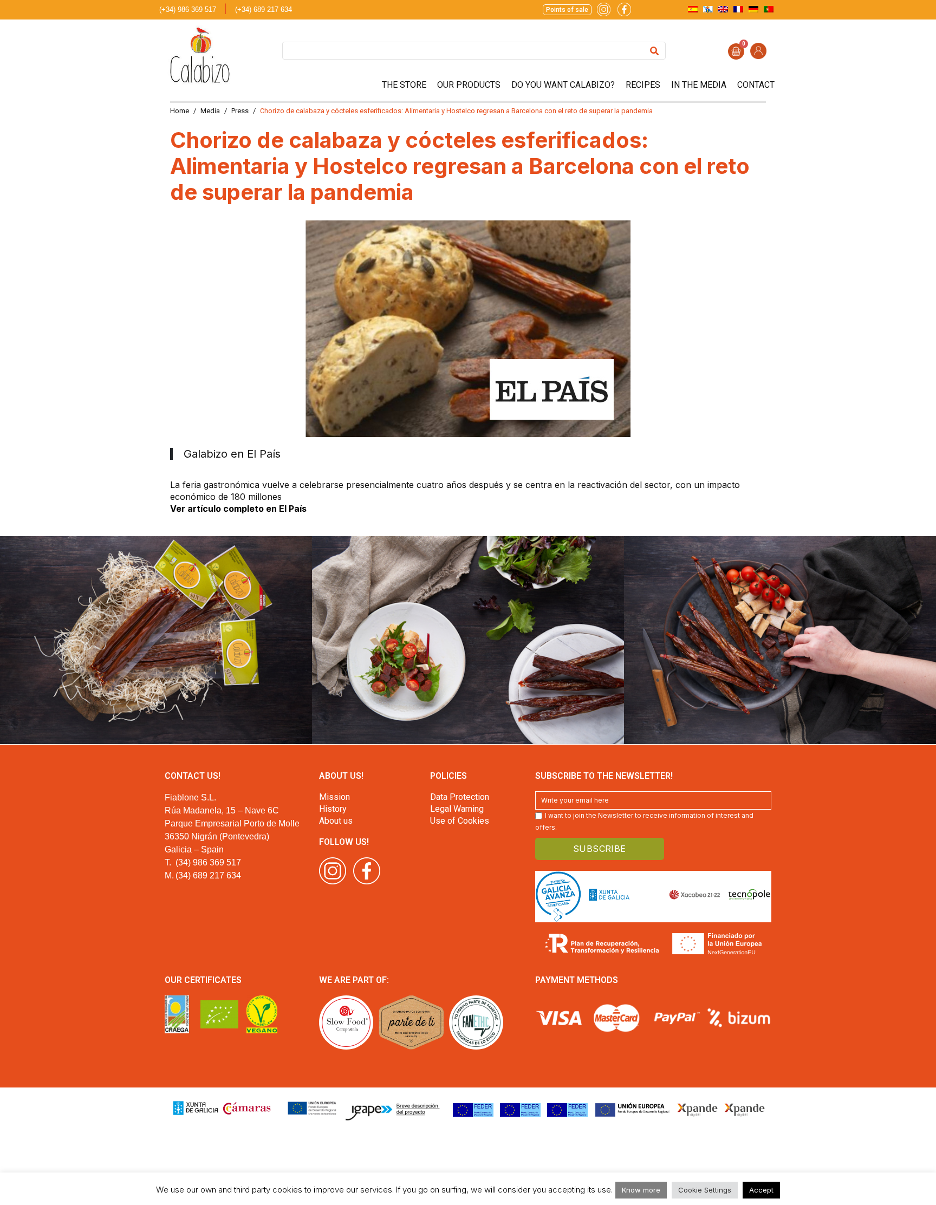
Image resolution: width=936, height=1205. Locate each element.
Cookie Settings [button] (704, 1190)
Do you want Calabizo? (563, 85)
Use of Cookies (459, 821)
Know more (641, 1190)
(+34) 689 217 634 (263, 9)
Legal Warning (457, 809)
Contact (756, 85)
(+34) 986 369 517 (187, 9)
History (333, 809)
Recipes (643, 85)
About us (336, 821)
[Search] (654, 50)
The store (404, 85)
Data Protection (459, 797)
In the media (698, 85)
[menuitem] (692, 9)
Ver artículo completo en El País (238, 508)
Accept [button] (761, 1190)
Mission (334, 797)
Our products (468, 85)
